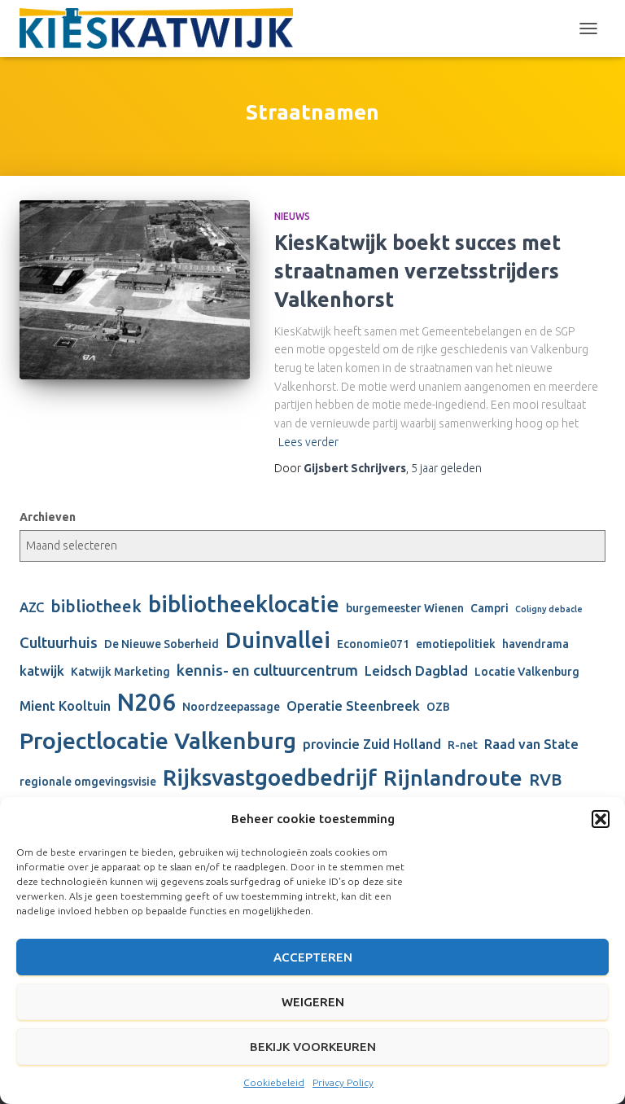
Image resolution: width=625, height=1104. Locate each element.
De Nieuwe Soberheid (161, 644)
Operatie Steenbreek (353, 706)
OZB (438, 706)
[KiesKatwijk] (162, 28)
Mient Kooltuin (65, 706)
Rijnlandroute (452, 777)
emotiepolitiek (456, 644)
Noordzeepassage (231, 706)
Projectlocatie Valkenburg (158, 740)
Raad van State (531, 744)
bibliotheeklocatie (243, 603)
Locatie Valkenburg (526, 671)
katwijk (42, 671)
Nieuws (292, 216)
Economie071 (373, 644)
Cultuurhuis (59, 642)
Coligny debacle (549, 609)
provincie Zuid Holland (372, 744)
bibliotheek (96, 606)
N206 (146, 702)
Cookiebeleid (273, 1082)
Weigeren (313, 1002)
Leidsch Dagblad (416, 671)
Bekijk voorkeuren (313, 1047)
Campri (489, 608)
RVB (545, 779)
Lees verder (308, 442)
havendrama (535, 644)
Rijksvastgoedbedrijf (270, 777)
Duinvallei (277, 639)
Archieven (48, 517)
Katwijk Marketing (120, 671)
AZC (32, 607)
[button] (600, 819)
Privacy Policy (343, 1082)
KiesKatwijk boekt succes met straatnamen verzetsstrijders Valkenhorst (417, 271)
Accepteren (312, 957)
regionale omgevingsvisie (88, 781)
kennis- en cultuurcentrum (267, 670)
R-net (463, 744)
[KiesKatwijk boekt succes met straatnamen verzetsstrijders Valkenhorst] (135, 289)
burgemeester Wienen (405, 608)
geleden (446, 468)
